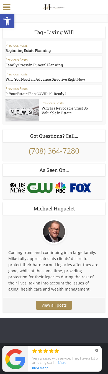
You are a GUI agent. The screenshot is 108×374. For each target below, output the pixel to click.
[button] (7, 21)
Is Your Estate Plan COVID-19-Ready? (36, 93)
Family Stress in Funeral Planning (34, 64)
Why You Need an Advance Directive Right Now (45, 79)
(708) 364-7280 (54, 151)
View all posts (54, 305)
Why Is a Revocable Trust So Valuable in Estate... (65, 110)
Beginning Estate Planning (28, 50)
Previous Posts (17, 45)
